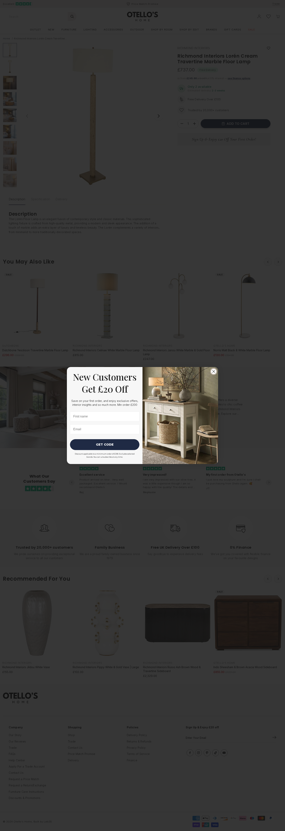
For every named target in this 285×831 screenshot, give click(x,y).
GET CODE (105, 444)
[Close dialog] (214, 371)
